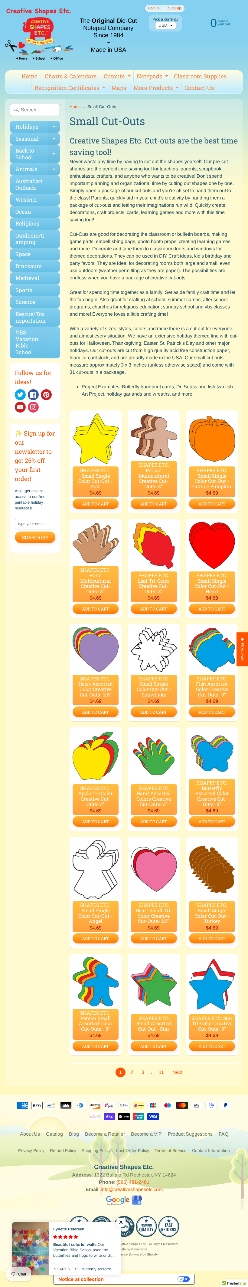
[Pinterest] (46, 394)
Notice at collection (81, 1279)
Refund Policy (63, 1150)
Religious (27, 223)
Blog (74, 1134)
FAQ (223, 1134)
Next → (180, 1072)
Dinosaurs (28, 266)
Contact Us (199, 87)
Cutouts (118, 77)
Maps (118, 87)
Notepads (153, 77)
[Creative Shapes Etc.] (39, 35)
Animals (37, 170)
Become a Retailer (105, 1134)
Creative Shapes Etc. (131, 1244)
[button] (121, 1222)
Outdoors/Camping (29, 239)
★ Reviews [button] (242, 649)
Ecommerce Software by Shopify (134, 1254)
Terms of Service (171, 1150)
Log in (153, 8)
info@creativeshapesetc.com (132, 1189)
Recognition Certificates (70, 89)
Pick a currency (165, 19)
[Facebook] (33, 394)
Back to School (37, 154)
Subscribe (35, 537)
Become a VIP (146, 1134)
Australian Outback (29, 184)
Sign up (174, 8)
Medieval (27, 277)
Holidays (37, 128)
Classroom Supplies (200, 76)
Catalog (54, 1134)
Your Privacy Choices (144, 1279)
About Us (30, 1134)
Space (23, 254)
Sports (23, 290)
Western (26, 199)
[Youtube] (20, 407)
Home (29, 76)
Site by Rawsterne (133, 1249)
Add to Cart (95, 504)
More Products (156, 89)
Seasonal (37, 140)
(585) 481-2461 (132, 1182)
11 (161, 1072)
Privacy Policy (31, 1150)
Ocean (23, 211)
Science (25, 301)
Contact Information (211, 1150)
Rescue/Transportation (30, 317)
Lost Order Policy (132, 1150)
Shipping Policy (96, 1150)
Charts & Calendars (70, 76)
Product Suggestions (190, 1134)
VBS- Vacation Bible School (26, 342)
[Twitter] (20, 394)
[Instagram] (33, 407)
